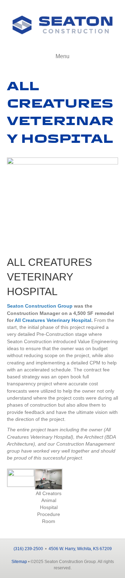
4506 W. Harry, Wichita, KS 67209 (80, 548)
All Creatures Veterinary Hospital (53, 320)
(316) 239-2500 (28, 548)
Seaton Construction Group (40, 306)
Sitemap (19, 561)
